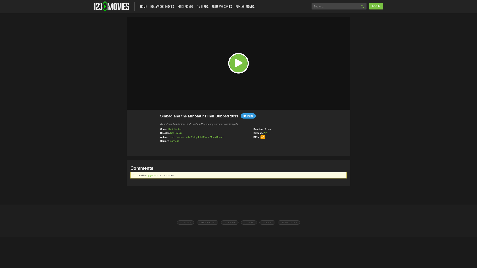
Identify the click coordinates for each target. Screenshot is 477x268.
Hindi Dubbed (175, 128)
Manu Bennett (217, 136)
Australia (174, 140)
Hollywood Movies (162, 6)
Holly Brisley (191, 136)
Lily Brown (203, 136)
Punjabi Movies (245, 6)
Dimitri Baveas (176, 136)
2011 (266, 132)
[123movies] (111, 6)
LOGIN (376, 6)
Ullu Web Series (222, 6)
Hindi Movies (185, 6)
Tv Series (203, 6)
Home (143, 6)
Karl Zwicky (176, 132)
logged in (151, 175)
